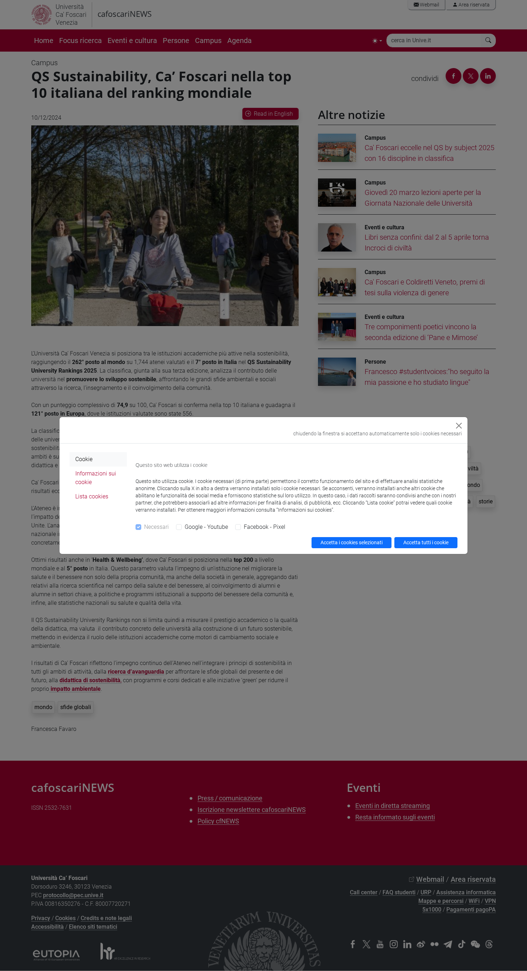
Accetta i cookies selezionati (352, 542)
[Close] (459, 425)
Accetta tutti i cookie (425, 542)
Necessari (156, 526)
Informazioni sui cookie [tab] (95, 477)
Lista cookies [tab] (91, 496)
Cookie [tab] (83, 459)
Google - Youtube (206, 526)
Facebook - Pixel (264, 526)
